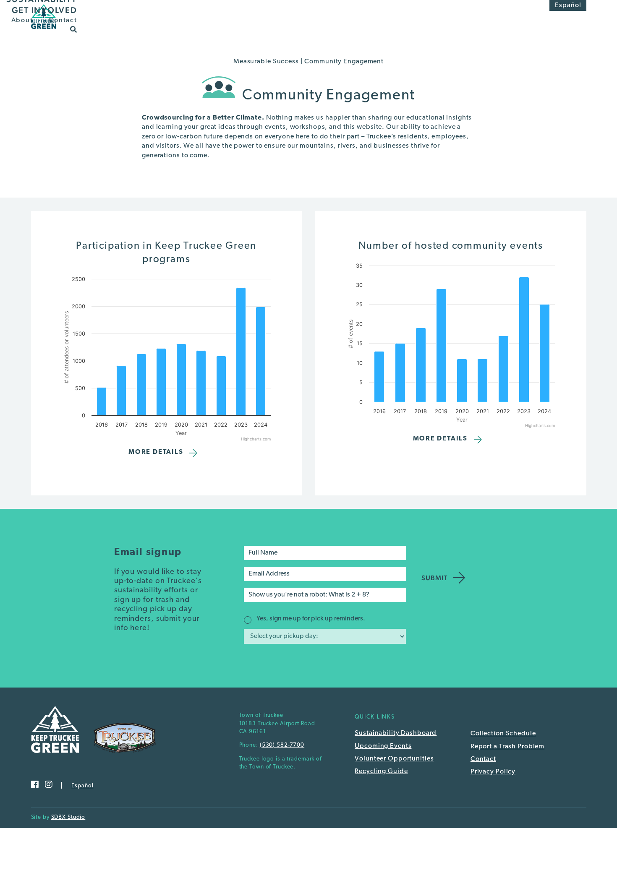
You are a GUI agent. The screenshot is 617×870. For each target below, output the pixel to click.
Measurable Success (266, 61)
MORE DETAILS (155, 452)
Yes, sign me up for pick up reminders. (310, 618)
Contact (63, 20)
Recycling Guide (381, 771)
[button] (73, 29)
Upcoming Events (383, 746)
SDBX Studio (68, 817)
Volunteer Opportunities (394, 758)
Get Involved (44, 10)
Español (568, 5)
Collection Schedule (503, 733)
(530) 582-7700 (282, 745)
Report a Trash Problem (507, 746)
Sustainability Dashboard (396, 733)
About (22, 20)
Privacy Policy (493, 771)
